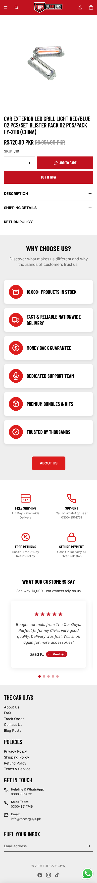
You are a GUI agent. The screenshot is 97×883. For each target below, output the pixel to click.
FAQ (7, 713)
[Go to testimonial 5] (57, 676)
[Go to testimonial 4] (53, 676)
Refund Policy (15, 763)
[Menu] (5, 7)
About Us (11, 707)
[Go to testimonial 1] (39, 676)
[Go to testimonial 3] (48, 676)
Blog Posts (12, 730)
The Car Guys (54, 866)
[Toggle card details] (85, 292)
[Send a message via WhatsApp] (88, 874)
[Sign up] (88, 846)
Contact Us (13, 724)
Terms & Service (17, 769)
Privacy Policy (15, 751)
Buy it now (48, 177)
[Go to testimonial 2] (44, 676)
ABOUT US (48, 463)
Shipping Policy (16, 757)
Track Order (14, 719)
